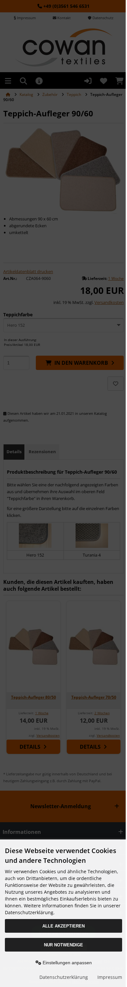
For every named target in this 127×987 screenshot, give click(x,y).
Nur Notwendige (63, 944)
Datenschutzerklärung (63, 977)
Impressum (109, 977)
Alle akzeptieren (63, 926)
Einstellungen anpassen (66, 962)
